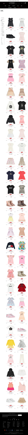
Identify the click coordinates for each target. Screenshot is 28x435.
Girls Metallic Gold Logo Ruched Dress (21, 167)
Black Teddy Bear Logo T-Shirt (10, 56)
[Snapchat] (14, 419)
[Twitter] (10, 419)
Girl (4, 9)
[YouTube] (16, 419)
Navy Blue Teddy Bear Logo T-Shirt (10, 181)
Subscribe (20, 415)
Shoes (8, 427)
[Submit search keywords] (19, 3)
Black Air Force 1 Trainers (10, 42)
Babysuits (8, 424)
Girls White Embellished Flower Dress (10, 336)
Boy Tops (8, 426)
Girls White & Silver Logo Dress (22, 28)
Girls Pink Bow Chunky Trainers (22, 336)
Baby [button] (9, 5)
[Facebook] (8, 419)
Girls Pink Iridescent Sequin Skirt (11, 167)
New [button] (5, 5)
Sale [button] (19, 7)
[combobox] (17, 3)
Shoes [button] (15, 7)
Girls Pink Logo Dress (22, 42)
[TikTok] (18, 419)
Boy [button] (21, 5)
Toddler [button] (13, 5)
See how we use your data (5, 416)
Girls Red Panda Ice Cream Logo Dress (22, 181)
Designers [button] (10, 7)
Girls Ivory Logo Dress (11, 153)
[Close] (27, 0)
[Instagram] (12, 419)
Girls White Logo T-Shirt (22, 153)
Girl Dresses (8, 425)
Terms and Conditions (18, 426)
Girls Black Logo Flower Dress (22, 56)
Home (1, 9)
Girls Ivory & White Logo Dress (10, 139)
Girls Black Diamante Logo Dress (11, 28)
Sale (2, 9)
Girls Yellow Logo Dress (10, 350)
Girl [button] (18, 5)
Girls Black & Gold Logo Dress (10, 70)
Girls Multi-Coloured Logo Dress (22, 70)
